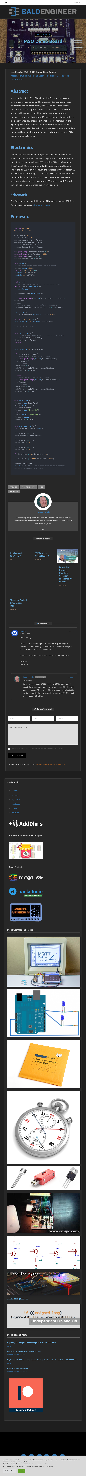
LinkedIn (15, 795)
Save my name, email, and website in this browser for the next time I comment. (37, 749)
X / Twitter (16, 800)
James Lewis (33, 48)
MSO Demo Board (43, 34)
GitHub (14, 791)
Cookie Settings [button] (10, 1471)
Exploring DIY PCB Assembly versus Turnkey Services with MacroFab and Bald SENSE (41, 1360)
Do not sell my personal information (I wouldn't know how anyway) (29, 1466)
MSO (41, 487)
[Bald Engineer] (43, 11)
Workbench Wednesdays (17, 1355)
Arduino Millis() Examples (17, 1299)
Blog (9, 1346)
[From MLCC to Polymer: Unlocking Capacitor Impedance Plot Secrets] (67, 556)
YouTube (15, 813)
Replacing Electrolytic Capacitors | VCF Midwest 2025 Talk (31, 1343)
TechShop (14, 491)
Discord (15, 808)
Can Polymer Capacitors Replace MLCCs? (24, 1351)
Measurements (28, 487)
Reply (72, 631)
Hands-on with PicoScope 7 (18, 1368)
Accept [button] (21, 1471)
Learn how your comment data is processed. (50, 764)
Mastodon (16, 804)
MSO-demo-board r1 (43, 205)
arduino (13, 487)
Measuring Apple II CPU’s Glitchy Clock (18, 603)
